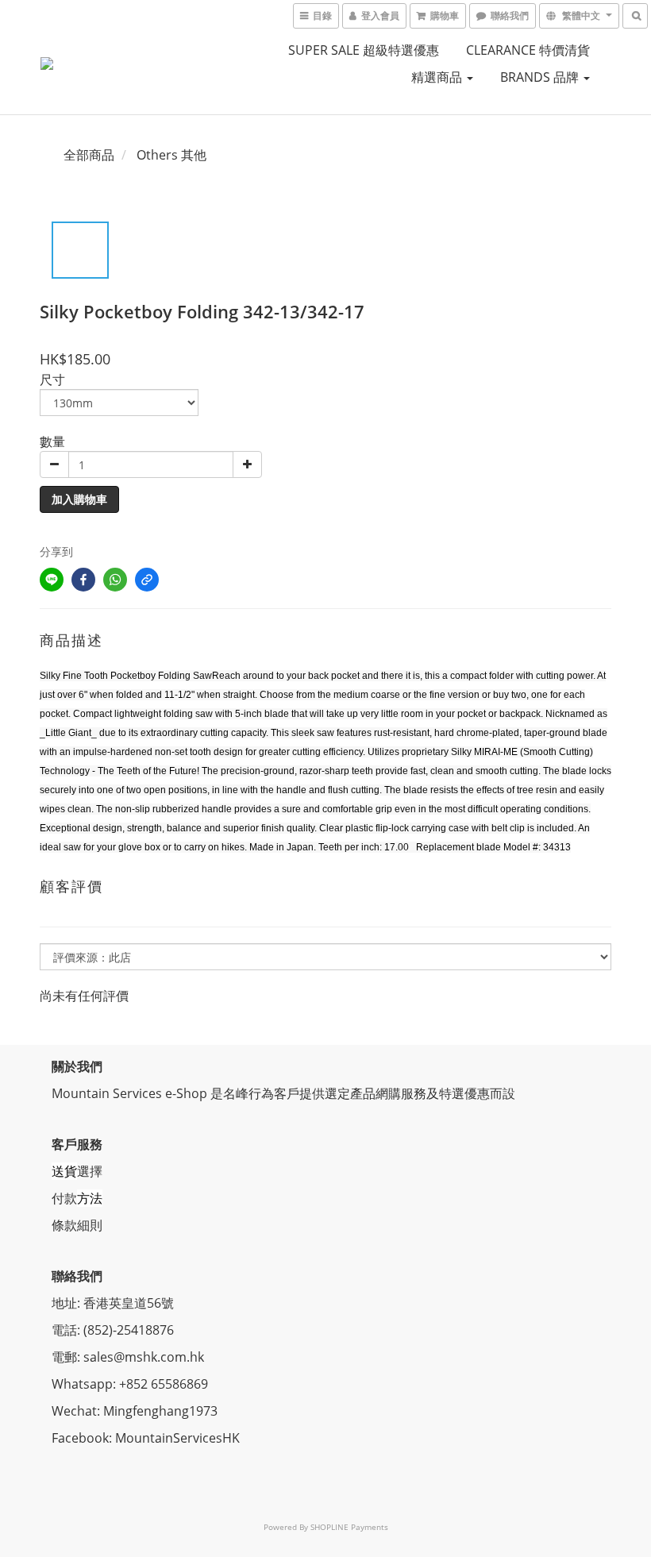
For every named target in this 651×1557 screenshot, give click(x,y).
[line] (52, 580)
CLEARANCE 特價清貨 (528, 50)
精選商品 (438, 77)
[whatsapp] (115, 580)
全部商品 (89, 155)
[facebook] (83, 580)
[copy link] (147, 580)
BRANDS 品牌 (541, 77)
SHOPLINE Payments (349, 1526)
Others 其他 (171, 155)
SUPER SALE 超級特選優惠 (363, 50)
